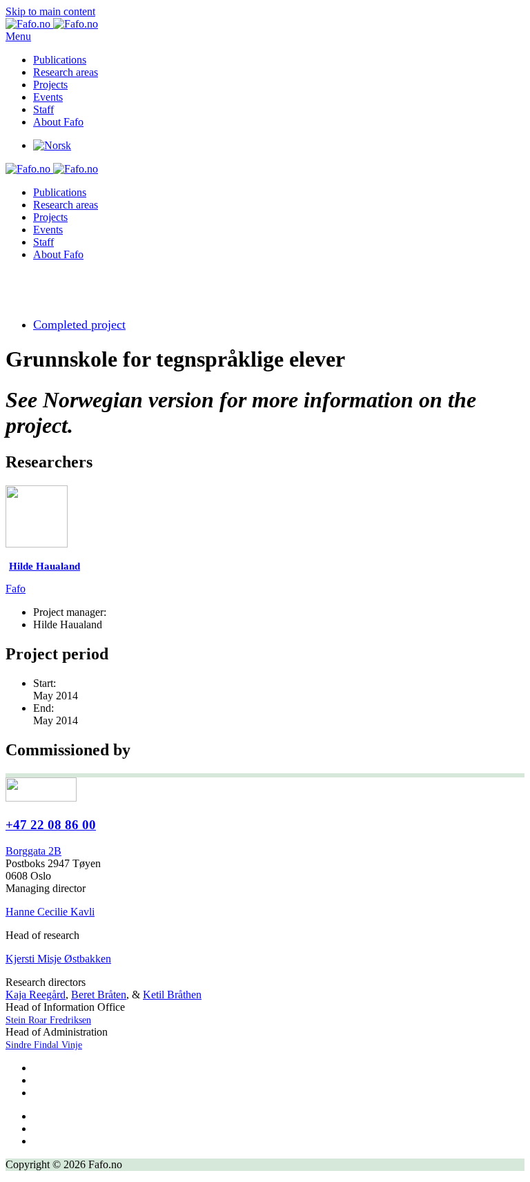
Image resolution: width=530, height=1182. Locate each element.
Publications (59, 60)
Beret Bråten (98, 994)
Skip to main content (50, 11)
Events (48, 97)
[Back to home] (52, 24)
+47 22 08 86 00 (51, 824)
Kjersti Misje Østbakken (58, 959)
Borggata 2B (33, 851)
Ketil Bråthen (172, 994)
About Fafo (58, 122)
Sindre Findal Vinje (44, 1045)
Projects (50, 84)
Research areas (65, 72)
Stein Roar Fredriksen (48, 1020)
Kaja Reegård (36, 994)
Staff (43, 109)
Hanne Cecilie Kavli (50, 912)
